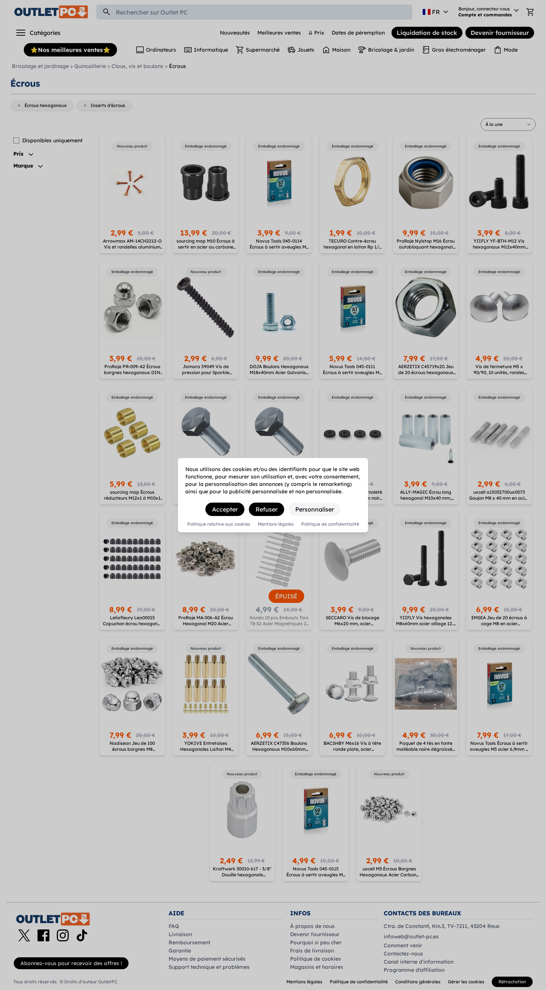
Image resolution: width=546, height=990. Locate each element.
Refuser (266, 509)
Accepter (225, 509)
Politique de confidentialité (330, 524)
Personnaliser (314, 509)
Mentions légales (276, 524)
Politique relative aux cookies (218, 524)
